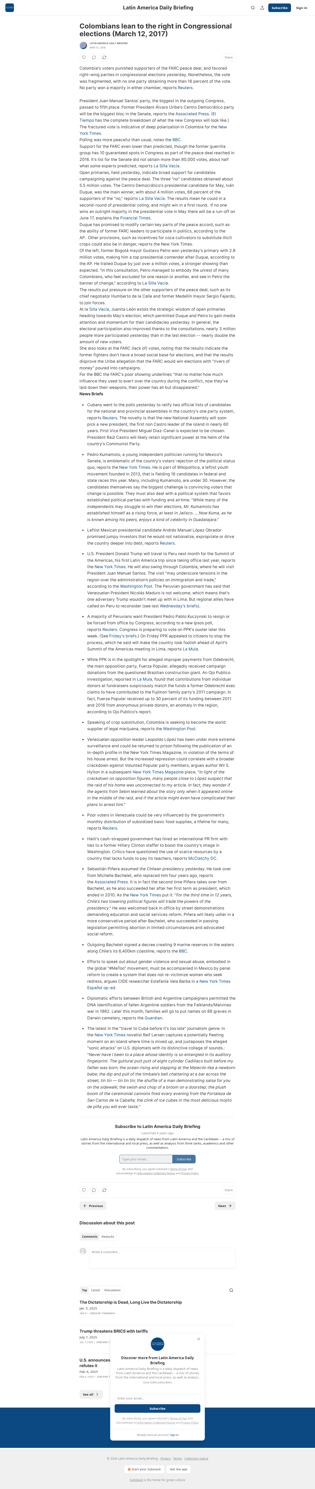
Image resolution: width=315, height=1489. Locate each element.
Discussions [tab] (112, 1290)
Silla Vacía (99, 309)
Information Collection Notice (156, 1423)
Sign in (301, 8)
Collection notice (196, 1458)
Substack (136, 1480)
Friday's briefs (123, 636)
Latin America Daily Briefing (109, 43)
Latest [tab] (95, 1290)
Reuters (185, 87)
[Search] (253, 7)
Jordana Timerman (102, 1313)
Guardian (153, 1018)
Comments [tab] (89, 1237)
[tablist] (98, 1236)
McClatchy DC (202, 858)
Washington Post (136, 586)
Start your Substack (146, 1469)
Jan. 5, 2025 (88, 1308)
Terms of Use (178, 1418)
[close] (198, 1339)
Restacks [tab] (108, 1237)
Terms (177, 1458)
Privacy (165, 1458)
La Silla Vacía (166, 165)
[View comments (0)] (94, 57)
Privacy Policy (189, 1423)
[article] (157, 1310)
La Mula (190, 649)
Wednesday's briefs (179, 606)
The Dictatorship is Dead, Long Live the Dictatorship (131, 1302)
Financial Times (135, 218)
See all (88, 1394)
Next (222, 1206)
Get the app (178, 1469)
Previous (96, 1206)
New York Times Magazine (158, 772)
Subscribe (280, 8)
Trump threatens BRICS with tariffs (114, 1331)
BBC (176, 139)
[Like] (84, 57)
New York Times (134, 467)
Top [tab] (84, 1290)
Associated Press (192, 113)
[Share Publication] (262, 7)
